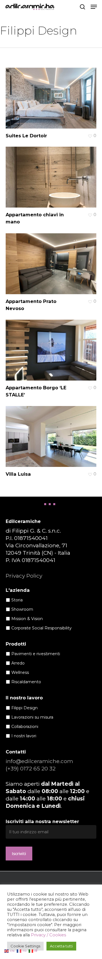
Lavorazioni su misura (32, 717)
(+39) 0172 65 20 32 (31, 768)
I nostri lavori (23, 735)
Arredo (18, 663)
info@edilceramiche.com (39, 761)
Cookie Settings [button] (25, 946)
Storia (17, 600)
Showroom (22, 609)
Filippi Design (24, 707)
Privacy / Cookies (48, 934)
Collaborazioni (24, 726)
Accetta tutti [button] (61, 946)
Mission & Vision (27, 618)
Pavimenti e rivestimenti (35, 653)
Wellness (20, 672)
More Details (52, 93)
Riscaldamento (26, 681)
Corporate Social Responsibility (41, 628)
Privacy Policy (24, 576)
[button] (94, 7)
